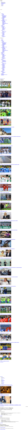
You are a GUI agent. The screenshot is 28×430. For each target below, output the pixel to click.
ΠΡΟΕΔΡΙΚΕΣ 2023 (4, 16)
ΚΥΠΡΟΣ (2, 13)
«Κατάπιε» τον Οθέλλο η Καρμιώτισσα (4, 192)
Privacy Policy (6, 384)
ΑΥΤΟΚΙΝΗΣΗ (3, 32)
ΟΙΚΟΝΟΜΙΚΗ (2, 20)
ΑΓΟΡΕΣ (3, 22)
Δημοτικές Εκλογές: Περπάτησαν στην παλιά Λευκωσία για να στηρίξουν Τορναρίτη (9, 342)
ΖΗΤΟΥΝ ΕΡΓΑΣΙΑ (4, 61)
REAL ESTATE (3, 21)
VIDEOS (2, 73)
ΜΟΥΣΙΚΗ (3, 28)
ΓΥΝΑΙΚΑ (3, 33)
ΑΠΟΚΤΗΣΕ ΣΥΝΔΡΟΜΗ (2, 427)
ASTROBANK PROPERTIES (5, 23)
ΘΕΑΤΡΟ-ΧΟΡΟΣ (4, 55)
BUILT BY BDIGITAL (2, 385)
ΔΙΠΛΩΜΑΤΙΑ (3, 17)
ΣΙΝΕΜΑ (3, 27)
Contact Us (11, 384)
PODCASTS (3, 72)
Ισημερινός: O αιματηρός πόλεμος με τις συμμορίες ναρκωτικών (7, 248)
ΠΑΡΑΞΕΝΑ (3, 26)
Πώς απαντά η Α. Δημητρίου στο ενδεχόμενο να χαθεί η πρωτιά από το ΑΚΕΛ (9, 220)
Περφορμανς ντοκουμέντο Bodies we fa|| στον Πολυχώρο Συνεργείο (7, 239)
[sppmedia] (1, 376)
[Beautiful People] (3, 380)
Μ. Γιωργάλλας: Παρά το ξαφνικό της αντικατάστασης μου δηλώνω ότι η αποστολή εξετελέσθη (11, 267)
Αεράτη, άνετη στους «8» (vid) (3, 89)
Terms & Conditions (3, 384)
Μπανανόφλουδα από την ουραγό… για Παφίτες (5, 295)
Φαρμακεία (2, 4)
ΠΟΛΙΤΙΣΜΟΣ (2, 54)
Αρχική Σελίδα (1, 78)
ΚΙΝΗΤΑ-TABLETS (4, 31)
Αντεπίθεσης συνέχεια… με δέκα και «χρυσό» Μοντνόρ (6, 145)
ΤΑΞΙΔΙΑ (3, 34)
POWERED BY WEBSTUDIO (10, 385)
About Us (9, 384)
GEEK (2, 30)
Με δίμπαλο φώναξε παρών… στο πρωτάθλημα (5, 314)
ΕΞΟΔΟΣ (3, 35)
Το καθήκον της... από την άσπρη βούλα (4, 108)
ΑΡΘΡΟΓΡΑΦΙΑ (3, 36)
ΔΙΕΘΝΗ (3, 19)
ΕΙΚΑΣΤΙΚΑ (3, 56)
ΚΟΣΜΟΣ (2, 53)
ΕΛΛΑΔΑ (2, 25)
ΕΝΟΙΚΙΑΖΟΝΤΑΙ (4, 60)
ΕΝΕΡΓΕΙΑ (3, 24)
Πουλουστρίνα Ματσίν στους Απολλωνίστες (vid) (5, 351)
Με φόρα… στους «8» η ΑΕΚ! (3, 117)
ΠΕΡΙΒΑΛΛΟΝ (2, 52)
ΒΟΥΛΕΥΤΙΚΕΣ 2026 (4, 15)
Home (0, 384)
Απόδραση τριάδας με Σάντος (3, 211)
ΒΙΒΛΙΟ (3, 29)
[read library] (2, 383)
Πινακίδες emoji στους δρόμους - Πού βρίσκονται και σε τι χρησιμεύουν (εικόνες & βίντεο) (10, 136)
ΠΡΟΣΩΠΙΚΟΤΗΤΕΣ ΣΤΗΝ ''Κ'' (4, 74)
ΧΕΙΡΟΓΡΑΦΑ (3, 57)
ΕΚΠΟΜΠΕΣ (2, 71)
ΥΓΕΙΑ (3, 14)
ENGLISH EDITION (3, 3)
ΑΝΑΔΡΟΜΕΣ (3, 66)
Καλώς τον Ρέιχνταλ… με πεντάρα (4, 183)
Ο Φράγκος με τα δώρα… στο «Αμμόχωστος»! (5, 323)
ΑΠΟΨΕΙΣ (1, 393)
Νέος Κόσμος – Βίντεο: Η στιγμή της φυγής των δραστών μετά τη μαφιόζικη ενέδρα (9, 164)
